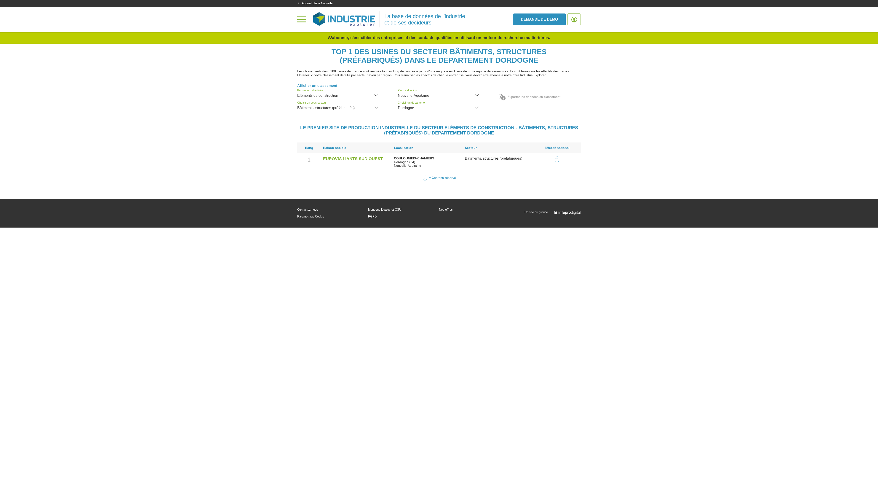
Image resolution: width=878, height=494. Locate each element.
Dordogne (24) (404, 162)
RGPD (372, 216)
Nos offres (446, 209)
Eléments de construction (317, 95)
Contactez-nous (307, 209)
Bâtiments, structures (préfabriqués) (326, 108)
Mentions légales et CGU (384, 209)
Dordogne (406, 108)
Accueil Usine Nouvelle (317, 3)
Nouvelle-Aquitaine (413, 95)
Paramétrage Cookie (310, 216)
